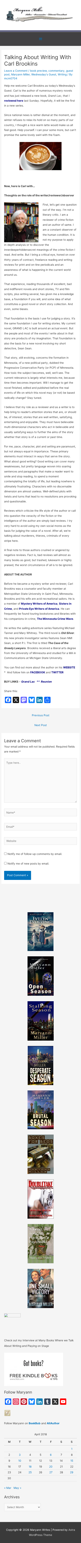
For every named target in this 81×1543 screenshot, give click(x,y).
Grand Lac (28, 681)
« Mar (7, 1487)
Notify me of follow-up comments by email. (34, 853)
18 (30, 1466)
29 (71, 1472)
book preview (38, 70)
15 (71, 1460)
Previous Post (40, 715)
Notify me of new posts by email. (28, 863)
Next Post (40, 725)
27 (50, 1472)
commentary (56, 70)
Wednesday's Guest (43, 74)
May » (17, 1487)
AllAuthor (53, 1423)
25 (30, 1472)
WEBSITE (69, 667)
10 (19, 1460)
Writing (62, 74)
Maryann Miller (20, 74)
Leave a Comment (16, 70)
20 (50, 1466)
